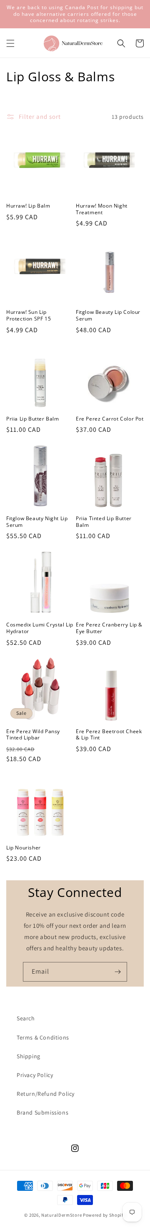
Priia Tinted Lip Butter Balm (104, 521)
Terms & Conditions (43, 1037)
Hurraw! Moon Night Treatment (102, 209)
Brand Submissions (42, 1112)
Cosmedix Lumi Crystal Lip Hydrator (39, 627)
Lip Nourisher (23, 847)
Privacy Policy (35, 1075)
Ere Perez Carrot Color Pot (110, 419)
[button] (10, 43)
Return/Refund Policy (46, 1093)
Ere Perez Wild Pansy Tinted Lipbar (33, 734)
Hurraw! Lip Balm (28, 206)
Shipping (28, 1056)
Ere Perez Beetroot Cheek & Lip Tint (109, 734)
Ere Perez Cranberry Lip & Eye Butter (109, 627)
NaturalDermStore (61, 1215)
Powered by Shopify (104, 1215)
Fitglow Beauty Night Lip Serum (37, 521)
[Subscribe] (117, 972)
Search (26, 1018)
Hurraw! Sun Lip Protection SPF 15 (28, 315)
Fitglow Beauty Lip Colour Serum (108, 315)
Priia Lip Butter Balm (32, 419)
